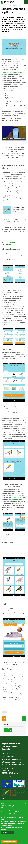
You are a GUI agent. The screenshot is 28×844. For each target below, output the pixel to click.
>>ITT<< (11, 699)
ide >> (14, 242)
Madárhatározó (16, 5)
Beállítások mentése (7, 832)
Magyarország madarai (15, 499)
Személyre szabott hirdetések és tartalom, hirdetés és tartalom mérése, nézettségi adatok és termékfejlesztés (13, 823)
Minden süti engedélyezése (9, 841)
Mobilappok (8, 5)
